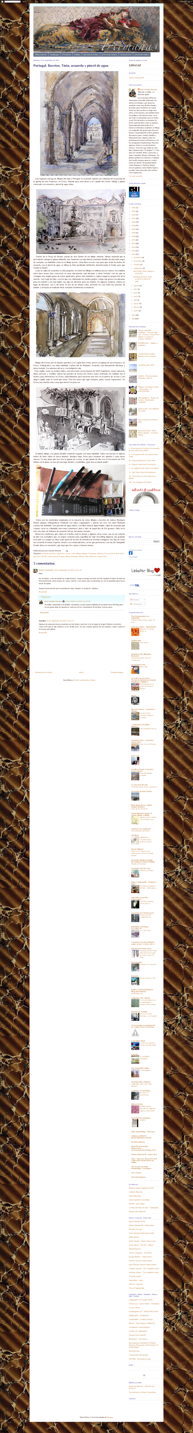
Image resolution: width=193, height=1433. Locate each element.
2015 (133, 247)
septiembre (138, 268)
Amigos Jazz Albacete (137, 1212)
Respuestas (46, 597)
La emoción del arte (139, 785)
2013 (134, 254)
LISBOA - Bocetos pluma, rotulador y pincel (148, 377)
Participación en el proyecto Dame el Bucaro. (147, 686)
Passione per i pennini (137, 1335)
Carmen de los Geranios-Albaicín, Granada (146, 715)
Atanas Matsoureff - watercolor (144, 1154)
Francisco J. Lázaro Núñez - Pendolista (144, 1304)
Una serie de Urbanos (148, 744)
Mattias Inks (136, 641)
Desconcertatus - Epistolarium (143, 627)
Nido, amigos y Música (142, 54)
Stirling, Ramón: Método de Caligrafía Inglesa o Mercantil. (147, 1108)
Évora (106, 554)
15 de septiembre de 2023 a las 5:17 (60, 621)
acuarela (45, 554)
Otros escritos (126, 54)
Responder (43, 592)
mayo (136, 296)
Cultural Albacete (135, 1192)
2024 (134, 215)
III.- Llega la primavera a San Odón (142, 461)
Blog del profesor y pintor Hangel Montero (141, 806)
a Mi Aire (134, 1054)
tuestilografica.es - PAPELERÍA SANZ (143, 1312)
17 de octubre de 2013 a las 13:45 (77, 601)
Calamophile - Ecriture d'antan (141, 1319)
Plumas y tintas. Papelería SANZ (141, 1188)
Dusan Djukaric (137, 849)
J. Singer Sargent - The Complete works (144, 1269)
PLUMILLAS (54, 54)
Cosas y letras (134, 1308)
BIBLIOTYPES (137, 1104)
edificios (100, 554)
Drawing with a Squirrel (140, 1082)
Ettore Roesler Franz (137, 1222)
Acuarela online (135, 1276)
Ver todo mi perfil (135, 176)
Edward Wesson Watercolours (141, 1261)
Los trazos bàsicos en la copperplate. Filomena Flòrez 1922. (148, 1002)
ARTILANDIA (134, 1237)
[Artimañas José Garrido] (130, 554)
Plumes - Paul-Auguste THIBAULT (142, 1323)
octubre (137, 265)
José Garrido (42, 556)
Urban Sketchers (90, 556)
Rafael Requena (135, 1249)
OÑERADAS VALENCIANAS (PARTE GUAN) (145, 839)
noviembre (138, 261)
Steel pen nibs (134, 1351)
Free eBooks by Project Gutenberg (142, 1392)
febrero (137, 307)
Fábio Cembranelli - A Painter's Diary (143, 883)
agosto (137, 286)
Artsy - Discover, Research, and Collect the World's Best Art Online (144, 1160)
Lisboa (50, 556)
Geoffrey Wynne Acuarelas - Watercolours (142, 770)
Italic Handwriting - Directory (143, 1132)
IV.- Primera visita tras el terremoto (142, 464)
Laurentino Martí (138, 1041)
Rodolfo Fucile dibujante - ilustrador (141, 655)
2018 (134, 236)
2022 (134, 222)
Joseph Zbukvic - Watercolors (140, 1257)
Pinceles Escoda (135, 1229)
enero (136, 311)
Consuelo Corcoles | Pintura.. (143, 942)
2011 (133, 319)
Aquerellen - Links (136, 1280)
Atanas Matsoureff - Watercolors (141, 1225)
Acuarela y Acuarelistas (140, 1091)
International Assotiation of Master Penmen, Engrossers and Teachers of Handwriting (143, 1345)
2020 (134, 229)
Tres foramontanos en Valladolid (140, 617)
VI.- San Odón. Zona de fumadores (142, 472)
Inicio (81, 672)
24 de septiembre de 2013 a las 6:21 (67, 570)
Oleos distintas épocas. (148, 728)
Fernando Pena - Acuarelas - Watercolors (142, 741)
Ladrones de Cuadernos (141, 829)
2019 (134, 233)
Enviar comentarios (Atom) (84, 680)
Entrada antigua (117, 672)
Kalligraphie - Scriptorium (139, 1315)
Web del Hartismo (138, 1177)
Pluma (67, 556)
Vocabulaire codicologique (139, 1327)
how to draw (115, 554)
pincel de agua (59, 556)
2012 (134, 315)
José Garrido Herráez (53, 601)
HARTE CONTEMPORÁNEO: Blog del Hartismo (142, 991)
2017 (134, 240)
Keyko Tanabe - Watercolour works (142, 1241)
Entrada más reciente (43, 672)
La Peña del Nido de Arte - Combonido (144, 1208)
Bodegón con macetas (148, 964)
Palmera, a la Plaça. (146, 870)
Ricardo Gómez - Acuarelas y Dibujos (143, 710)
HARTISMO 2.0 (137, 993)
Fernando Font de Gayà (140, 868)
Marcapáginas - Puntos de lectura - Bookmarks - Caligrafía (148, 400)
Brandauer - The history (138, 1339)
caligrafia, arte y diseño (140, 998)
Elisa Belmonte (135, 1196)
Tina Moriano (136, 962)
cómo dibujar (76, 554)
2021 (134, 226)
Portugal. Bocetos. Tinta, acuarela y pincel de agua (142, 279)
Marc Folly (144, 667)
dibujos (85, 554)
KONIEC (143, 1120)
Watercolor (102, 556)
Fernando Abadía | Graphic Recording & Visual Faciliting (143, 861)
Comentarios (137, 604)
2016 (134, 244)
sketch (81, 556)
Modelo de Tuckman (138, 864)
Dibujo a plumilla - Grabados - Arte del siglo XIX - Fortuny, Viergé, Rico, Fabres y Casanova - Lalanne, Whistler (148, 334)
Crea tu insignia (133, 557)
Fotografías (66, 54)
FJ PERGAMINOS (138, 1142)
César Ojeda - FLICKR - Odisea (141, 1245)
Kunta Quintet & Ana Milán (139, 1200)
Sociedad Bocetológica (141, 1118)
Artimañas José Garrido (135, 550)
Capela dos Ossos (63, 554)
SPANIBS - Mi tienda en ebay (140, 1359)
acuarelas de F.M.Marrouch (142, 913)
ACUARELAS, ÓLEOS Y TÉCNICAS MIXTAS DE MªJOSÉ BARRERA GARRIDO (143, 680)
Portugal (74, 556)
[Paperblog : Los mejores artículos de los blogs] (134, 587)
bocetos (52, 554)
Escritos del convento (109, 54)
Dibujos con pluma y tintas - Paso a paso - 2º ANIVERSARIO (148, 389)
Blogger (110, 1417)
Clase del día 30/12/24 (139, 809)
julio (135, 289)
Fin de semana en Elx (147, 978)
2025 (134, 211)
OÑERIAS (135, 835)
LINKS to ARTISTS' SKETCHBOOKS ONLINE (141, 1137)
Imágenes (77, 54)
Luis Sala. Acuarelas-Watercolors (139, 898)
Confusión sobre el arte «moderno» (144, 787)
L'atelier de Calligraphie (138, 1331)
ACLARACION (145, 930)
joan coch (135, 756)
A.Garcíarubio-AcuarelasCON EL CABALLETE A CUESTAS (143, 1026)
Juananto (134, 976)
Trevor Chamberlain (136, 1288)
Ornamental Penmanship (138, 1355)
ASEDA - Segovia (135, 1284)
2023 (134, 218)
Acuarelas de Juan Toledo (141, 791)
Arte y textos (136, 1173)
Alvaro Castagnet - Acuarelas (140, 1253)
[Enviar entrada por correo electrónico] (66, 551)
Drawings (92, 554)
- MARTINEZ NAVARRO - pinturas (140, 726)
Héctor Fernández (46, 570)
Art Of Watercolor (138, 665)
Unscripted (144, 642)
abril (135, 300)
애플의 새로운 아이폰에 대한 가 (143, 944)
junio (136, 293)
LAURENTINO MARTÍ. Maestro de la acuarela (147, 355)
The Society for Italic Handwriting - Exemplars (141, 1167)
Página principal (41, 54)
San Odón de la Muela (91, 54)
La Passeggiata (145, 1070)
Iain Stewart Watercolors (141, 949)
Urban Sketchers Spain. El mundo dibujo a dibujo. (141, 814)
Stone (133, 696)
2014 (134, 251)
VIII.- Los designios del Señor (140, 482)
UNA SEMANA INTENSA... (141, 831)
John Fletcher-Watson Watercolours (143, 1265)
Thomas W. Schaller (139, 1012)
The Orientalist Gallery (140, 1068)
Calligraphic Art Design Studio (141, 1300)
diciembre (138, 257)
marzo (136, 304)
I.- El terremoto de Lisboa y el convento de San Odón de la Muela (144, 449)
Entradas (135, 600)
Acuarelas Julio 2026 (146, 365)
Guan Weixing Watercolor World (141, 1233)
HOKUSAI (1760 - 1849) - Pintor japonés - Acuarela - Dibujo (148, 433)
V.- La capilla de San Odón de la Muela (143, 468)
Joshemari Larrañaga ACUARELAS (139, 927)
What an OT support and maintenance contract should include (142, 853)
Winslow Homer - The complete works (144, 1272)
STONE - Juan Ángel (136, 1204)
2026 (134, 208)
